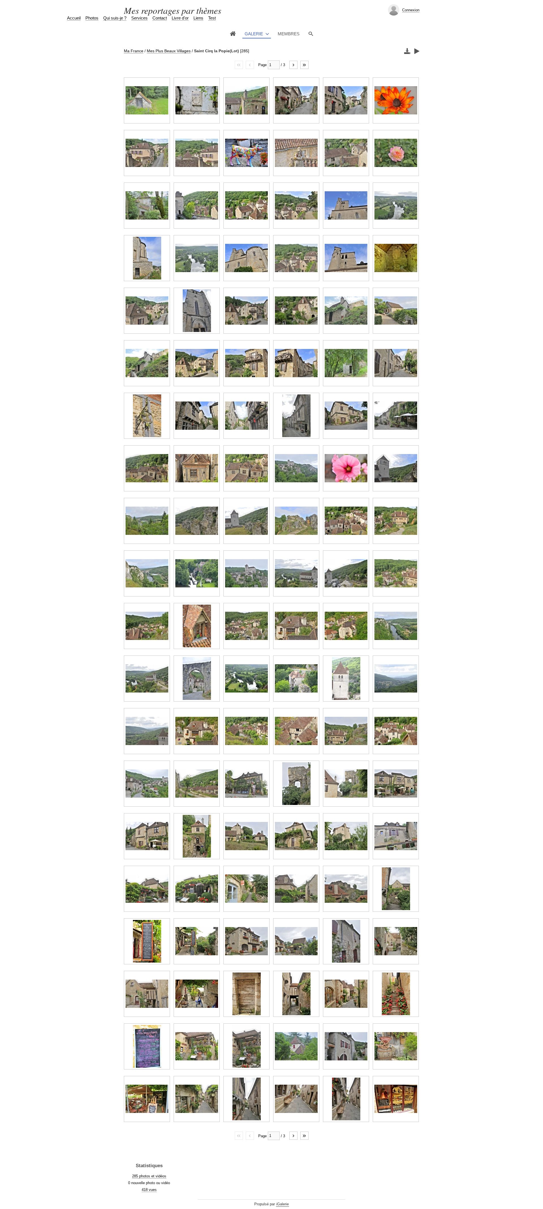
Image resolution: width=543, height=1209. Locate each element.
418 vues (149, 1190)
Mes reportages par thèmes (172, 10)
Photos (91, 18)
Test (212, 18)
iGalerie (282, 1204)
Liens (198, 18)
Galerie (254, 33)
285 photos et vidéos (149, 1176)
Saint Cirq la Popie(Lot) (216, 51)
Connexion (410, 10)
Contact (159, 18)
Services (139, 18)
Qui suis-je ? (114, 18)
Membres (288, 33)
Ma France (133, 51)
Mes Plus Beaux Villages (169, 51)
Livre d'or (180, 18)
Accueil (74, 18)
